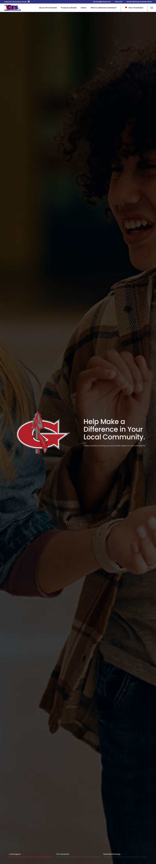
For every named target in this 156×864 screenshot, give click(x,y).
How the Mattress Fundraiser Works (139, 2)
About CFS (118, 2)
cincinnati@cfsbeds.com (102, 2)
